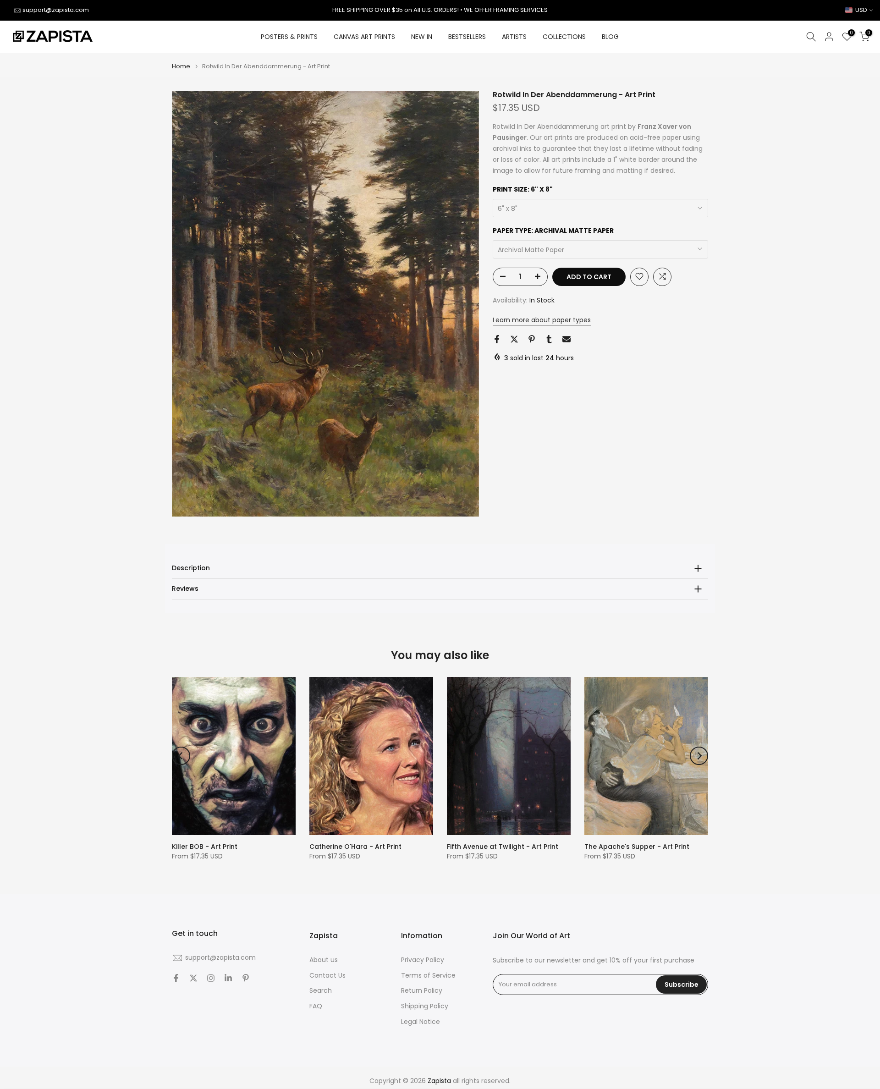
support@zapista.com (55, 10)
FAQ (315, 1006)
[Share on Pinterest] (532, 339)
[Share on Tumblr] (549, 339)
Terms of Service (428, 975)
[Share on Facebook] (497, 339)
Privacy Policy (422, 960)
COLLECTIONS (564, 36)
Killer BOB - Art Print (204, 846)
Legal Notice (420, 1022)
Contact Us (327, 975)
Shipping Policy (424, 1006)
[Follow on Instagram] (211, 978)
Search (320, 990)
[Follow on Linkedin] (228, 978)
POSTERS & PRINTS (289, 36)
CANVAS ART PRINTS (364, 36)
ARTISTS (514, 36)
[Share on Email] (566, 339)
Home (181, 66)
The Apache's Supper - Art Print (636, 846)
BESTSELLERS (467, 36)
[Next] (699, 756)
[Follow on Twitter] (193, 978)
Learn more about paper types (542, 319)
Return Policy (421, 990)
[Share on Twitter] (514, 339)
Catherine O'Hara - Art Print (355, 846)
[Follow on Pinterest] (246, 978)
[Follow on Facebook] (176, 978)
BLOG (610, 36)
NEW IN (421, 36)
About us (323, 960)
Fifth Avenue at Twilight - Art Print (502, 846)
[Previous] (181, 756)
